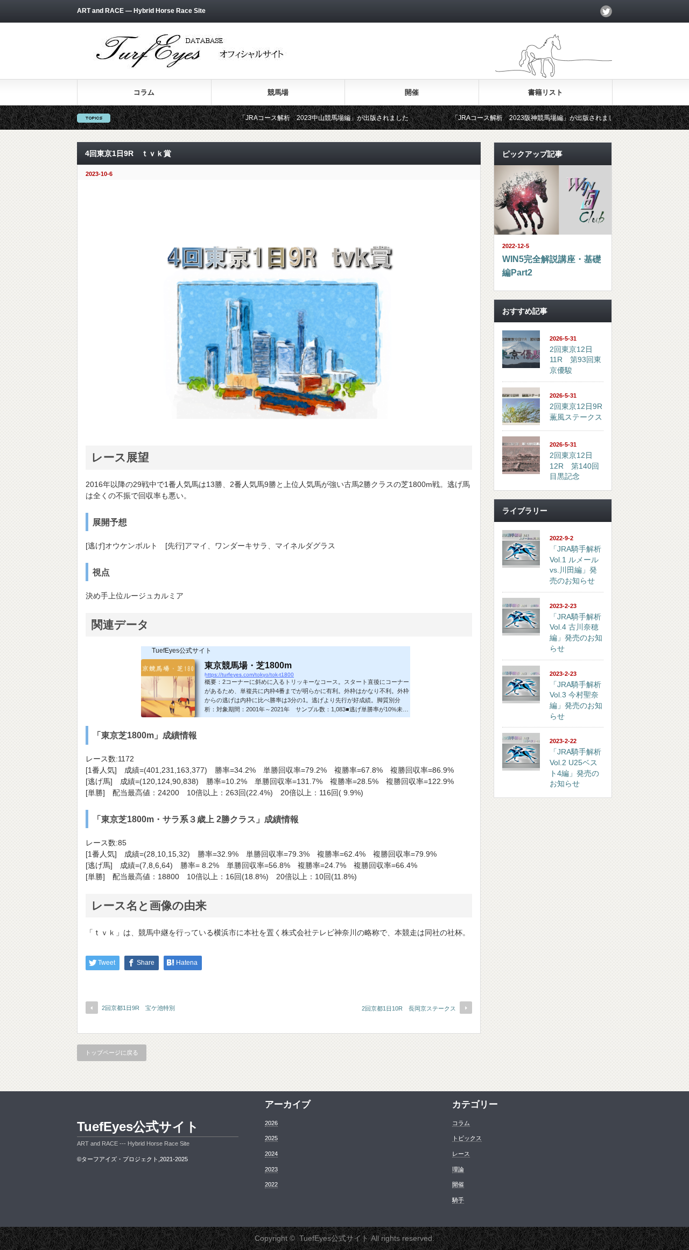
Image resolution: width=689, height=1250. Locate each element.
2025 (271, 1138)
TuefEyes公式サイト (138, 1126)
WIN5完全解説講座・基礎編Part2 (551, 266)
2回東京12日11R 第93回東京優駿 (575, 360)
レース (461, 1153)
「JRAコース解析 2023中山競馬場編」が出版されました (291, 118)
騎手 (458, 1200)
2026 (271, 1123)
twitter (606, 11)
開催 (412, 92)
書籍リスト (545, 92)
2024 (271, 1153)
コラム (143, 92)
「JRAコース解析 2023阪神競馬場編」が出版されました (504, 118)
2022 (271, 1184)
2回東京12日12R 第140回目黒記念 (574, 466)
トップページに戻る (111, 1052)
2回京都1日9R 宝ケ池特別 (138, 1008)
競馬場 (278, 92)
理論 (458, 1169)
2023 (271, 1169)
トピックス (467, 1138)
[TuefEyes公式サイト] (191, 67)
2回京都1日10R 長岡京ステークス (409, 1008)
